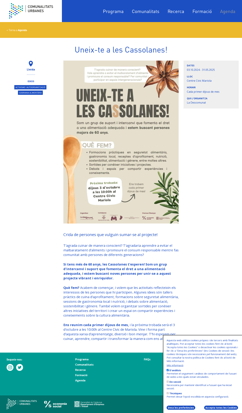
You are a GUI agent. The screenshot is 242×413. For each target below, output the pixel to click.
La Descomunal (196, 102)
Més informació (175, 365)
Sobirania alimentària (30, 92)
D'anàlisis (175, 370)
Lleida (31, 69)
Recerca (176, 11)
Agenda (227, 11)
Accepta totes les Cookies (221, 407)
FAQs (147, 359)
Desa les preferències (181, 407)
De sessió (175, 381)
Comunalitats (145, 11)
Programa (113, 11)
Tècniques (175, 393)
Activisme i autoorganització (30, 87)
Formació (202, 11)
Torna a (18, 30)
